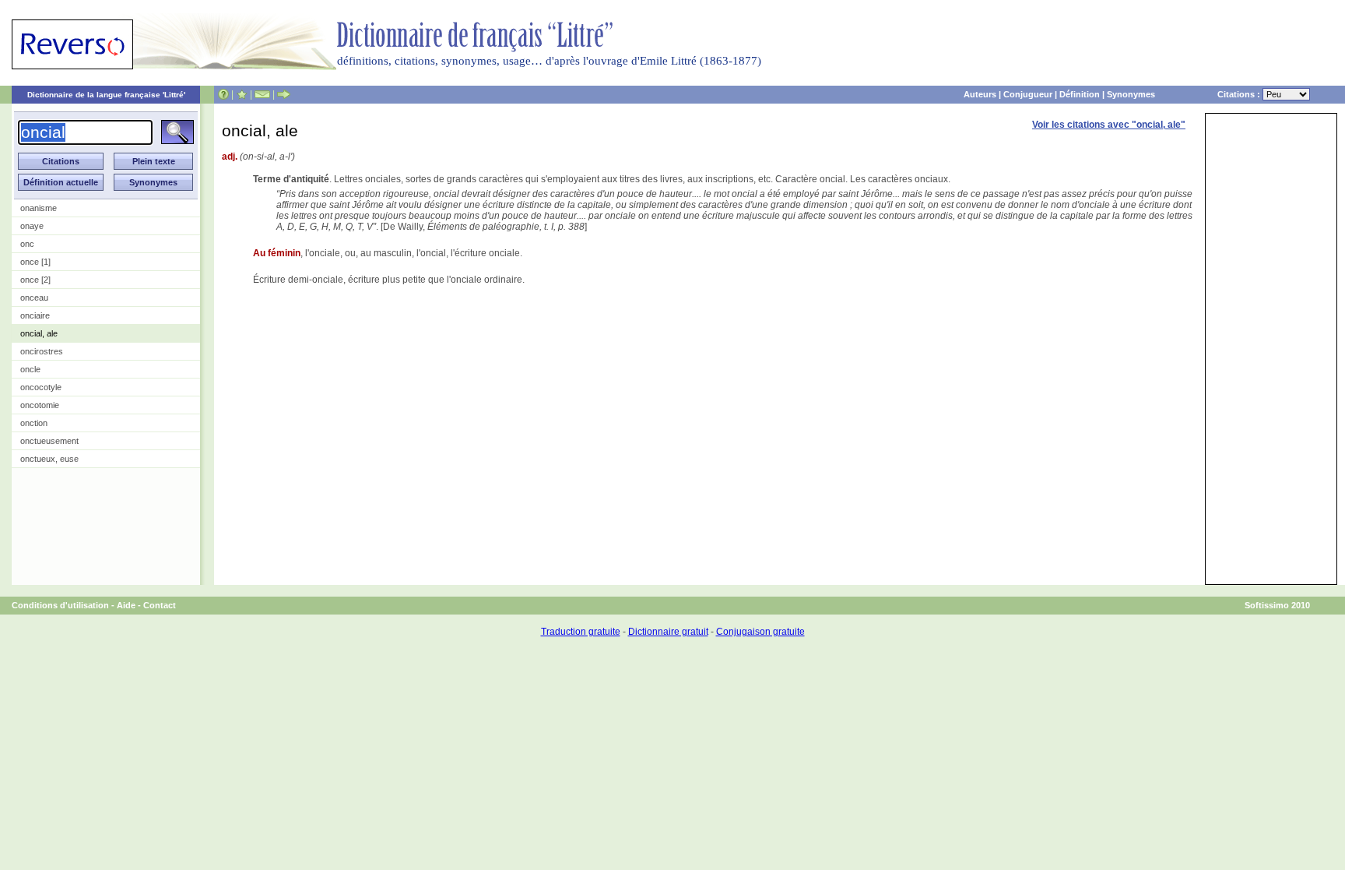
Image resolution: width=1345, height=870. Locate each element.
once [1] (35, 261)
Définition (1079, 94)
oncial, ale (39, 333)
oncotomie (39, 405)
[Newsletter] (262, 94)
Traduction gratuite (580, 631)
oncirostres (41, 351)
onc (27, 243)
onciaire (35, 315)
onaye (32, 226)
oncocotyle (40, 387)
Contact (159, 605)
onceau (34, 297)
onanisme (38, 208)
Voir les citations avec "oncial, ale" (1108, 124)
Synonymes (1131, 94)
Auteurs (980, 94)
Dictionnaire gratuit (668, 631)
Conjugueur (1027, 94)
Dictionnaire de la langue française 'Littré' (106, 94)
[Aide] (223, 94)
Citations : (1239, 94)
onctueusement (49, 441)
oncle (30, 369)
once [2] (35, 279)
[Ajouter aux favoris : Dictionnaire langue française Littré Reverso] (242, 94)
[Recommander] (283, 94)
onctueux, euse (49, 458)
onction (33, 423)
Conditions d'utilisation (60, 605)
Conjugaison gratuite (760, 631)
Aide (126, 605)
